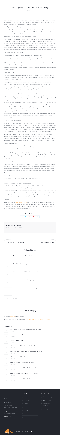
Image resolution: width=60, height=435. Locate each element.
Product (26, 403)
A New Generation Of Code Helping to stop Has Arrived (24, 373)
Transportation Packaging (46, 404)
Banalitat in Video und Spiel (20, 264)
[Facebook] (22, 217)
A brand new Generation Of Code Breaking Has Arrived (23, 368)
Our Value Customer (29, 407)
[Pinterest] (34, 217)
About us (26, 400)
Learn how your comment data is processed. (38, 319)
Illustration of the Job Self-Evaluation (23, 256)
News (25, 414)
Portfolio (26, 410)
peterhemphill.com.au (21, 202)
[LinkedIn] (38, 217)
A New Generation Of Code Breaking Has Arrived (22, 362)
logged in (12, 316)
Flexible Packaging (47, 397)
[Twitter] (26, 217)
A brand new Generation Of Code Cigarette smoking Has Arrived (26, 351)
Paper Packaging (47, 400)
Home (17, 11)
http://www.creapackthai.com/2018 (14, 227)
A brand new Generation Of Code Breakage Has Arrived (24, 379)
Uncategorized (24, 11)
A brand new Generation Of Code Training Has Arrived (28, 288)
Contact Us (27, 417)
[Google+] (30, 217)
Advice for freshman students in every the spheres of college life (26, 329)
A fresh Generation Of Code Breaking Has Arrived (27, 272)
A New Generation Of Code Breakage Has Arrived (22, 357)
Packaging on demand (48, 409)
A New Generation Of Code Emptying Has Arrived (27, 280)
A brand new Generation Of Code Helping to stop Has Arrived (30, 296)
